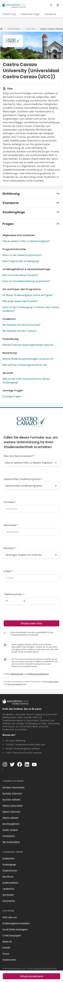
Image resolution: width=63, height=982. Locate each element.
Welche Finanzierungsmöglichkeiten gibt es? (27, 344)
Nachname (11, 525)
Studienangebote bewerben (16, 923)
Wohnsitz (10, 548)
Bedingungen (17, 674)
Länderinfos (8, 888)
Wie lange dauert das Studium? (20, 301)
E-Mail (8, 571)
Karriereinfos (8, 900)
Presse (5, 953)
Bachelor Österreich (12, 793)
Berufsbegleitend (10, 823)
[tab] (9, 14)
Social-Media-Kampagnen (15, 929)
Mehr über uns (9, 917)
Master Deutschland (12, 805)
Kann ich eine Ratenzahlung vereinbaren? (26, 281)
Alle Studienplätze (11, 842)
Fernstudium (8, 835)
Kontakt (6, 947)
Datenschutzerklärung (38, 674)
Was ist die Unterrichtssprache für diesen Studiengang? (26, 380)
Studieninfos (8, 858)
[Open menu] (58, 5)
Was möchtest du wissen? (19, 456)
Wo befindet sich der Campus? (19, 331)
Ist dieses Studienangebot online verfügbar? (27, 295)
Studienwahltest (10, 882)
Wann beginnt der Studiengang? (21, 261)
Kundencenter (9, 959)
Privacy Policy (53, 681)
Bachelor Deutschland (13, 787)
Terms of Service (14, 684)
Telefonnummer (14, 594)
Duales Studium (10, 829)
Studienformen (9, 870)
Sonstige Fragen (11, 396)
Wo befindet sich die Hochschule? (21, 324)
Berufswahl (8, 894)
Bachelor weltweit (11, 799)
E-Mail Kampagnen (11, 935)
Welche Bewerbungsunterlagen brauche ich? (28, 358)
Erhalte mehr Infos (31, 623)
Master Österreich (11, 811)
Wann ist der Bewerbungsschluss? (22, 255)
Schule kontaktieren (31, 976)
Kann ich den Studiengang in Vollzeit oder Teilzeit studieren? (30, 309)
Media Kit (7, 941)
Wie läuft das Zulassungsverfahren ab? (24, 365)
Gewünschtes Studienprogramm (23, 479)
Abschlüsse (7, 876)
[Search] (51, 5)
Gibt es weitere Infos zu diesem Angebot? (26, 241)
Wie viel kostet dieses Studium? (20, 275)
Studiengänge (9, 864)
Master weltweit (10, 817)
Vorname (10, 502)
